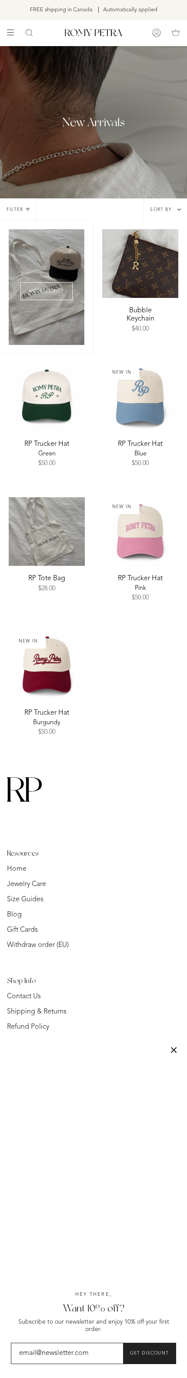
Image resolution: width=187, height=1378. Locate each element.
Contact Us (24, 996)
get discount (149, 1353)
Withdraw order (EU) (38, 945)
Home (17, 869)
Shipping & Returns (37, 1011)
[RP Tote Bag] (47, 531)
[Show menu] (13, 32)
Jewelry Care (26, 884)
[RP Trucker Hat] (47, 397)
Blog (14, 914)
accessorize (46, 291)
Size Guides (25, 899)
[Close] (174, 1050)
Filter (15, 209)
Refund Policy (28, 1026)
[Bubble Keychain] (140, 263)
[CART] (175, 33)
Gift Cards (22, 929)
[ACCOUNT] (156, 33)
